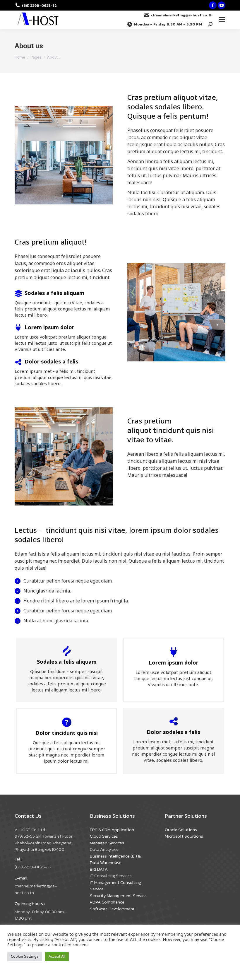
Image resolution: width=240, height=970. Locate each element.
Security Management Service (118, 895)
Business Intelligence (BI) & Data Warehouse (115, 859)
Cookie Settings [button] (25, 956)
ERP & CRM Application (112, 829)
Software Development (112, 908)
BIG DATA (99, 869)
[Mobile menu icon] (221, 19)
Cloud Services (104, 836)
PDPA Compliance (107, 902)
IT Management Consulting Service (115, 885)
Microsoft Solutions (184, 836)
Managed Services (107, 842)
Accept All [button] (57, 956)
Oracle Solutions (181, 829)
